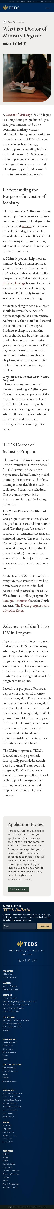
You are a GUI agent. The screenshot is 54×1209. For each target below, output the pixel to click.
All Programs (8, 974)
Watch (5, 1161)
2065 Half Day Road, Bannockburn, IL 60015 (27, 951)
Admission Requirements (13, 1093)
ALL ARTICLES (16, 21)
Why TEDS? (7, 1128)
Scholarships (8, 1049)
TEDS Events (7, 1167)
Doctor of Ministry (18, 114)
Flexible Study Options (12, 1100)
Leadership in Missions (12, 1023)
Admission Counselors (12, 1106)
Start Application (18, 889)
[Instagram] (24, 960)
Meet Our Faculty (9, 1135)
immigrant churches (16, 600)
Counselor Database (11, 1171)
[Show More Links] (47, 7)
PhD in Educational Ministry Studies (17, 1005)
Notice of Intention (10, 1110)
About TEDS (7, 1125)
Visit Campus (8, 1113)
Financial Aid (8, 1046)
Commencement (9, 1068)
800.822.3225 (27, 955)
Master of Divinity (10, 986)
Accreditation (8, 1132)
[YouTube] (34, 960)
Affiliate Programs (10, 1187)
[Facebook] (19, 960)
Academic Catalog (10, 1071)
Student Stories (9, 1164)
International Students (12, 1096)
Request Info (26, 1)
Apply (11, 1)
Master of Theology (11, 1011)
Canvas (6, 1078)
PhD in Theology (14, 283)
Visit (17, 1)
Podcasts (6, 1177)
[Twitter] (28, 960)
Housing (6, 1059)
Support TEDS (38, 1)
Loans (5, 1056)
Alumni (5, 1180)
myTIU (5, 1074)
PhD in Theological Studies (13, 1008)
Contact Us (7, 1138)
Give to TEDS (8, 1142)
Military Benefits (9, 1052)
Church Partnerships (11, 1184)
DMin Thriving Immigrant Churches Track (19, 1001)
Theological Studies (11, 989)
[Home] (11, 7)
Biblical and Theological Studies (16, 1020)
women (26, 226)
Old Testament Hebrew (12, 1027)
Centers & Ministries (11, 1174)
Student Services (9, 1081)
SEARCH (48, 1)
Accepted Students (10, 1103)
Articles (6, 1154)
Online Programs (10, 977)
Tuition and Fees (9, 1042)
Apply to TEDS (8, 1116)
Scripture (6, 1030)
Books (5, 1157)
